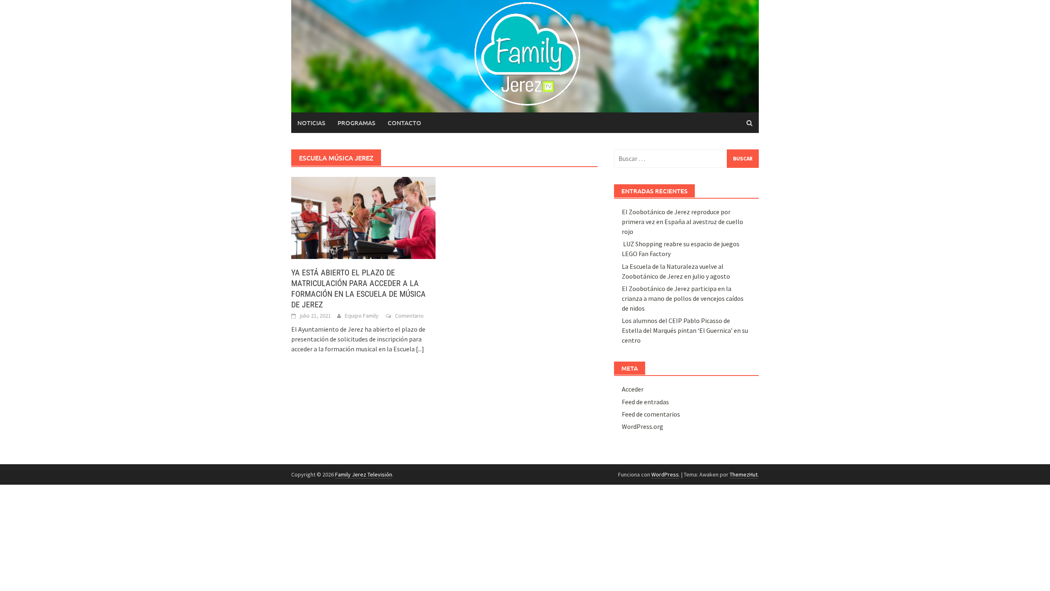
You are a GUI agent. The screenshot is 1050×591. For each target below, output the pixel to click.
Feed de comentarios (651, 414)
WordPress (665, 474)
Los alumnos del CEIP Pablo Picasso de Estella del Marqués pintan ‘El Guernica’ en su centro (685, 330)
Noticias (311, 123)
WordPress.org (642, 426)
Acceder (633, 389)
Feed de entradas (645, 402)
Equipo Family (362, 315)
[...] (420, 349)
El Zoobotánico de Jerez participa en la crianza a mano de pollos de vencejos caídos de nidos (683, 298)
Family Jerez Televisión (363, 474)
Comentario (409, 315)
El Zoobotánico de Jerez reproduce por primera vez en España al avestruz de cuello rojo (682, 222)
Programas (356, 123)
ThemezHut (744, 474)
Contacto (404, 123)
